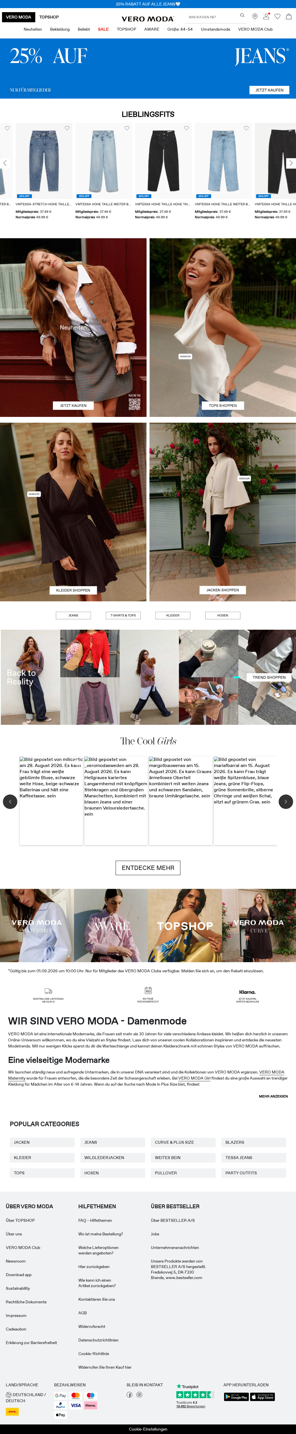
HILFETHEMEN (97, 1206)
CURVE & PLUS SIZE (174, 1142)
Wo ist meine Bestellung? (100, 1234)
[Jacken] (222, 556)
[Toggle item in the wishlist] (51, 128)
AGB (82, 1313)
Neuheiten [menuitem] (33, 29)
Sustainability (18, 1288)
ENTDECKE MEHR (148, 867)
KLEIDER (22, 1157)
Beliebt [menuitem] (84, 29)
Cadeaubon (16, 1329)
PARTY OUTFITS (241, 1173)
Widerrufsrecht (91, 1326)
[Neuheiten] (73, 327)
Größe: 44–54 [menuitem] (180, 29)
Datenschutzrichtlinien (98, 1340)
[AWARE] (111, 925)
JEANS (90, 1142)
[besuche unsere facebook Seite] (129, 1396)
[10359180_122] (222, 467)
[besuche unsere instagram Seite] (139, 1396)
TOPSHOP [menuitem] (126, 29)
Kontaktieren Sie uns (96, 1299)
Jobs (155, 1234)
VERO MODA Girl (194, 1078)
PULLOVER (166, 1173)
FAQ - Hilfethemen (95, 1220)
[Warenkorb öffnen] (289, 17)
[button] (28, 161)
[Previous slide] (5, 163)
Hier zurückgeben (94, 1266)
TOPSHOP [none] (49, 17)
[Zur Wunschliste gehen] (277, 18)
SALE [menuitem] (103, 29)
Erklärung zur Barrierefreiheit (31, 1342)
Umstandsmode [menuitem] (215, 29)
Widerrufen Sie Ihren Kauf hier (105, 1367)
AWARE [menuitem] (151, 29)
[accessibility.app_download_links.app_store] (262, 1400)
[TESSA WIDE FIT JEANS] (148, 677)
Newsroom (16, 1261)
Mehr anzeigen (273, 1096)
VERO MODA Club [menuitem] (255, 29)
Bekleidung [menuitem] (60, 29)
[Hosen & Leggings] (222, 615)
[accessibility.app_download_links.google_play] (236, 1400)
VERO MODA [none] (18, 17)
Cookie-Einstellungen (148, 1429)
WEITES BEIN (167, 1157)
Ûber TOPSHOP (20, 1220)
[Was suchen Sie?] (242, 15)
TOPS (19, 1173)
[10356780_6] (222, 283)
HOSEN (91, 1173)
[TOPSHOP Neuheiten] (185, 925)
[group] (28, 174)
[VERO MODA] (148, 20)
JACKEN (21, 1142)
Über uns (14, 1234)
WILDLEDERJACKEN (104, 1157)
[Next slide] (291, 163)
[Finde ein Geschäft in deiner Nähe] (255, 18)
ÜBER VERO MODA (29, 1206)
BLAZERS (234, 1142)
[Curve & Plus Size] (259, 925)
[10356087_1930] (73, 467)
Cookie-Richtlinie (93, 1353)
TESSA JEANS (238, 1157)
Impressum (16, 1315)
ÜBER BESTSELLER (175, 1206)
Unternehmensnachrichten (175, 1247)
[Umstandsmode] (37, 925)
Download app (19, 1274)
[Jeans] (148, 68)
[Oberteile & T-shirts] (222, 372)
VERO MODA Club (23, 1247)
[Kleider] (73, 556)
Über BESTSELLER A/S (173, 1220)
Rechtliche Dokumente (26, 1302)
